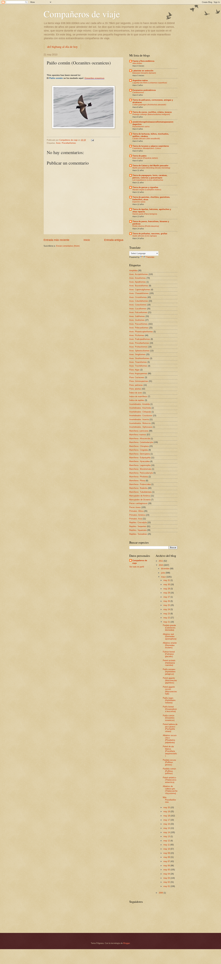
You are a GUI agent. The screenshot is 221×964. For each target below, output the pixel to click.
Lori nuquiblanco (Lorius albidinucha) (147, 180)
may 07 (166, 861)
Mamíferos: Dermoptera (139, 454)
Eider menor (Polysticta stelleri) (145, 158)
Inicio (87, 239)
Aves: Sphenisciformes (139, 351)
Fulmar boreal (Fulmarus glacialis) (169, 654)
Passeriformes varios (141, 127)
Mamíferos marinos (137, 434)
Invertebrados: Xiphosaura (140, 427)
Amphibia (133, 270)
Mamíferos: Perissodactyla (141, 473)
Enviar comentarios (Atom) (68, 246)
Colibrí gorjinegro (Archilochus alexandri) (149, 105)
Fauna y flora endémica (143, 61)
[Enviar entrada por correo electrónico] (92, 140)
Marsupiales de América (139, 496)
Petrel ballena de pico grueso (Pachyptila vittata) (170, 727)
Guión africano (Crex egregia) (144, 236)
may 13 (166, 836)
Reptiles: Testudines (138, 534)
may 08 (166, 857)
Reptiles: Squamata (137, 530)
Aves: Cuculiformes (137, 309)
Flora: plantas (135, 389)
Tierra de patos (139, 156)
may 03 (166, 878)
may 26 (166, 601)
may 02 (166, 882)
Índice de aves (135, 393)
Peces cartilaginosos (138, 503)
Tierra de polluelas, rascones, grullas (149, 233)
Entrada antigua (113, 239)
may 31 (166, 580)
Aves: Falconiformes (138, 312)
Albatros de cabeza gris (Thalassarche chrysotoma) (170, 789)
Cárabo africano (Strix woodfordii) (146, 139)
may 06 (166, 865)
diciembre (165, 568)
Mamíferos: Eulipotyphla (139, 457)
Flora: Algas (134, 370)
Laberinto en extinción (142, 71)
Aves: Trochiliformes (138, 366)
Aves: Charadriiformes (139, 293)
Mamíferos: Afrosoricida (139, 438)
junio (163, 573)
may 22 (166, 618)
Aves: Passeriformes (138, 324)
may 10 (166, 849)
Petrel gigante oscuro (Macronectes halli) (170, 690)
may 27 (166, 597)
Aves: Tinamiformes (138, 362)
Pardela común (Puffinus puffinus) (169, 771)
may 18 (166, 816)
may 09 (166, 853)
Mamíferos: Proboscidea (140, 484)
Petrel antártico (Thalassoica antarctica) (169, 779)
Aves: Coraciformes (138, 305)
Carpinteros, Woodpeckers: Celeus (146, 148)
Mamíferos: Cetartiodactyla (141, 442)
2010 (161, 565)
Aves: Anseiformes (137, 278)
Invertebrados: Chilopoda (140, 412)
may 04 (166, 874)
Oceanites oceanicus (94, 78)
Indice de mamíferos (138, 396)
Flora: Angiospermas (138, 373)
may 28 (166, 593)
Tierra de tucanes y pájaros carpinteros (150, 146)
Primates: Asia (135, 519)
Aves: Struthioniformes (139, 358)
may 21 (166, 622)
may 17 (166, 820)
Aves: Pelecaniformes (139, 328)
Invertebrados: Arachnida (140, 408)
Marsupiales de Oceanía (139, 500)
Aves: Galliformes (137, 316)
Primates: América (137, 515)
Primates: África (136, 511)
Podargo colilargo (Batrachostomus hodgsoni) (151, 114)
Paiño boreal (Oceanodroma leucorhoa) (170, 709)
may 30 (166, 584)
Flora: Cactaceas (136, 377)
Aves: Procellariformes (66, 143)
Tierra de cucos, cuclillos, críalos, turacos (152, 112)
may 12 (166, 841)
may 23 (166, 613)
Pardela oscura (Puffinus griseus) (169, 762)
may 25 (166, 605)
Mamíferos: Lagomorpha (139, 465)
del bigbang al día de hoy (62, 47)
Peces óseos (135, 507)
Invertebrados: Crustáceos (140, 415)
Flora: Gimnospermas (138, 381)
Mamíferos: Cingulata (138, 450)
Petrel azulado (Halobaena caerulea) (169, 662)
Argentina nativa (140, 80)
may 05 (166, 870)
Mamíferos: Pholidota (138, 477)
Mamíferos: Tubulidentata (140, 492)
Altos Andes (137, 63)
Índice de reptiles (136, 400)
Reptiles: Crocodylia (138, 522)
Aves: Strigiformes (137, 354)
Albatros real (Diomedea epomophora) (169, 636)
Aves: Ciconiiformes (138, 297)
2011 (161, 561)
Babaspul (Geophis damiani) (144, 73)
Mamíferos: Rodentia (138, 488)
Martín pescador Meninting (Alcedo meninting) (151, 168)
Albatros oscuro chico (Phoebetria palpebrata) (169, 738)
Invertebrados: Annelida (139, 404)
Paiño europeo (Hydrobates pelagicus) (169, 671)
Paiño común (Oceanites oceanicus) (169, 717)
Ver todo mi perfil (136, 567)
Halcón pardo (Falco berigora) (144, 214)
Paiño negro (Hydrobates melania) (169, 700)
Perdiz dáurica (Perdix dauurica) (145, 226)
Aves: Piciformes (136, 335)
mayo (163, 577)
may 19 (166, 811)
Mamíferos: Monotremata (140, 469)
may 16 (166, 824)
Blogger (126, 943)
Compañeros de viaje (82, 14)
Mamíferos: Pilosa (137, 480)
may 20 (166, 807)
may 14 (166, 832)
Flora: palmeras (136, 385)
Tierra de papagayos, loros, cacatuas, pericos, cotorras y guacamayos (149, 176)
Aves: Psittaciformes (138, 347)
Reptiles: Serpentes (137, 526)
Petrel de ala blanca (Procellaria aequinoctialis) (170, 751)
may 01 (166, 886)
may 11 (166, 845)
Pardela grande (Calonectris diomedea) (169, 627)
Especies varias (138, 202)
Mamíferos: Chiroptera (139, 446)
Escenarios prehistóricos (144, 90)
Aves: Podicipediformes (139, 339)
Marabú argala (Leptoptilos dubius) (146, 190)
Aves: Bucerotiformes (138, 286)
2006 (161, 893)
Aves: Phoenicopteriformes (141, 331)
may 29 (166, 589)
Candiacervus (138, 92)
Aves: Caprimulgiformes (139, 289)
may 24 (166, 609)
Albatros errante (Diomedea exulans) (170, 645)
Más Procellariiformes (169, 799)
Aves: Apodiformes (137, 282)
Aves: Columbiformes (138, 301)
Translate (150, 257)
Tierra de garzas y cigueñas (145, 187)
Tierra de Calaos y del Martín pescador (150, 165)
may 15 (166, 828)
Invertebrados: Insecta (139, 419)
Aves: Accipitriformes (138, 274)
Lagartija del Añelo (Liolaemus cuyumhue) (149, 83)
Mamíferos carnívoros (138, 431)
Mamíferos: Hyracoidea (139, 461)
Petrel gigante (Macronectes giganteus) (170, 680)
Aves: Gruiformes (137, 320)
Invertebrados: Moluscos (140, 423)
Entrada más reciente (56, 239)
